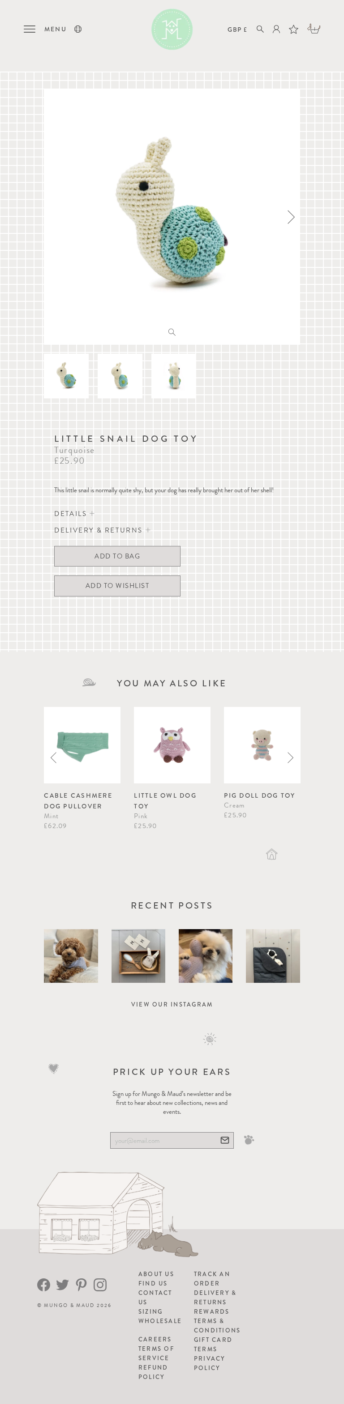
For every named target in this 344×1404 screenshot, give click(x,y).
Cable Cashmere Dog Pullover (78, 801)
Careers (155, 1339)
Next (290, 757)
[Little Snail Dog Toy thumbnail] (66, 376)
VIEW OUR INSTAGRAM (172, 1004)
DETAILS (72, 514)
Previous (53, 757)
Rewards (212, 1311)
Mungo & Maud (69, 1305)
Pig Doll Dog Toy (259, 795)
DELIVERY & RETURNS (99, 530)
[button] (78, 29)
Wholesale (160, 1321)
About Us (156, 1274)
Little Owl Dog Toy (165, 801)
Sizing (150, 1311)
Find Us (153, 1283)
